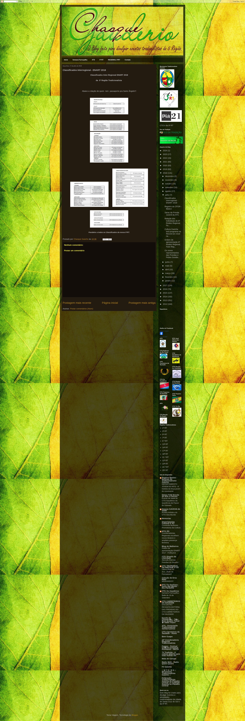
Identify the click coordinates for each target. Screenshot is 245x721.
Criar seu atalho (163, 336)
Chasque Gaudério (164, 331)
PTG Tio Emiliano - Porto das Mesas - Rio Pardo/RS (170, 586)
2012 (165, 304)
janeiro (168, 281)
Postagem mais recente (77, 302)
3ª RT (164, 431)
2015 (165, 293)
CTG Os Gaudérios (170, 591)
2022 (165, 158)
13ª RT (165, 444)
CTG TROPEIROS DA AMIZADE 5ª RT (170, 567)
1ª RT (164, 428)
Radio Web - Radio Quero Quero (170, 663)
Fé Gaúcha (167, 667)
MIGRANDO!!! (167, 581)
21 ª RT (165, 457)
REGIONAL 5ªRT (114, 60)
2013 (165, 300)
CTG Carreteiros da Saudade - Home (170, 632)
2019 (165, 169)
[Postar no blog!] (105, 239)
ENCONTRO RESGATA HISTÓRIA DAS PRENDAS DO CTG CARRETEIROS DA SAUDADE (171, 609)
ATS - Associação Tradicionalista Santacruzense (170, 627)
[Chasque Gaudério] (161, 334)
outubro (168, 184)
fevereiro (169, 277)
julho (167, 195)
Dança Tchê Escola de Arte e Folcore (170, 495)
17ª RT (165, 451)
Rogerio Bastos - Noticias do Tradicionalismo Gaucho (169, 480)
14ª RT (165, 447)
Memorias (166, 518)
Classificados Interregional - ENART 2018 (171, 200)
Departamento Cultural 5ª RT (168, 522)
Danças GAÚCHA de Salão (171, 510)
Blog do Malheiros (170, 546)
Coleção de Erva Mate (169, 578)
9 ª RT (165, 441)
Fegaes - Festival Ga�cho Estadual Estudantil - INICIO (170, 647)
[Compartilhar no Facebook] (109, 239)
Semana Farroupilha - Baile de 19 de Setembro (171, 595)
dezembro (169, 176)
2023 (165, 154)
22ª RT (165, 460)
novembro (169, 180)
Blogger (135, 715)
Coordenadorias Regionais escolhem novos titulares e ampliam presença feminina (170, 538)
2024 (165, 151)
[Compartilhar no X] (107, 239)
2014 (165, 297)
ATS (93, 60)
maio (167, 266)
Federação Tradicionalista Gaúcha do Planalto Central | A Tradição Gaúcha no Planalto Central (171, 682)
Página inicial (110, 302)
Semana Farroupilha (80, 60)
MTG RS (165, 531)
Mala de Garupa (169, 659)
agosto (168, 191)
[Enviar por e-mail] (104, 239)
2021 (165, 162)
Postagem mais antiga (142, 302)
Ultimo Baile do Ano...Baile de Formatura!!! (168, 571)
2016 (165, 289)
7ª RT (164, 438)
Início (66, 60)
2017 (165, 285)
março (168, 273)
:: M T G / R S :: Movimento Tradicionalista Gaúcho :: (169, 672)
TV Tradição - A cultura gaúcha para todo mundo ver (171, 654)
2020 (165, 165)
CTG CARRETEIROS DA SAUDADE (171, 602)
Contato (128, 60)
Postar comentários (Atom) (81, 309)
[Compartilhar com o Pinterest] (111, 239)
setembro (169, 187)
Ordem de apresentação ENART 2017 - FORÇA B (171, 550)
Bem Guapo (167, 636)
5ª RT (101, 60)
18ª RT (165, 454)
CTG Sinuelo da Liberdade (169, 557)
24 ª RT (165, 467)
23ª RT (165, 464)
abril (167, 269)
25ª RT (165, 470)
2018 (165, 173)
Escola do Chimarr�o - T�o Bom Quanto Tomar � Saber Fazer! (171, 620)
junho (167, 262)
